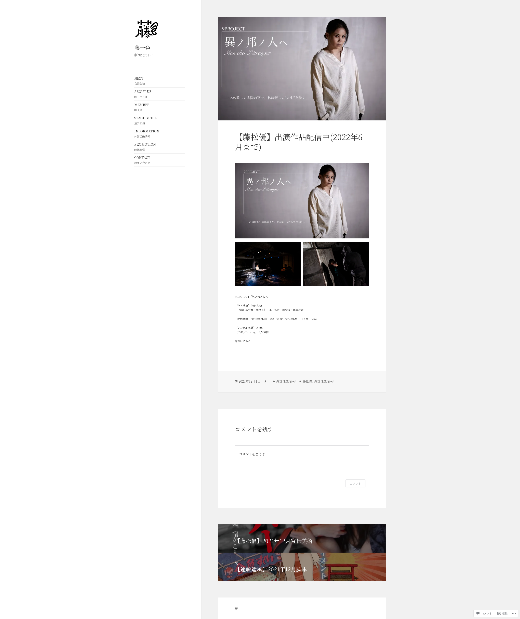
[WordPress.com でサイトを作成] (236, 608)
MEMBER (142, 107)
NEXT (139, 80)
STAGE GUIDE (145, 120)
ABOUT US (142, 94)
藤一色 (142, 48)
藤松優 (307, 381)
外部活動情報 (286, 381)
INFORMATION (146, 133)
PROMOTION (145, 147)
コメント (355, 483)
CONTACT (142, 160)
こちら (247, 341)
